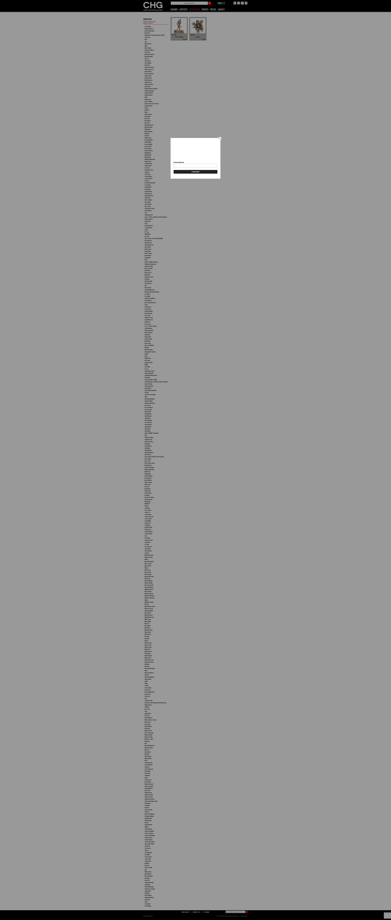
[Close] (219, 138)
